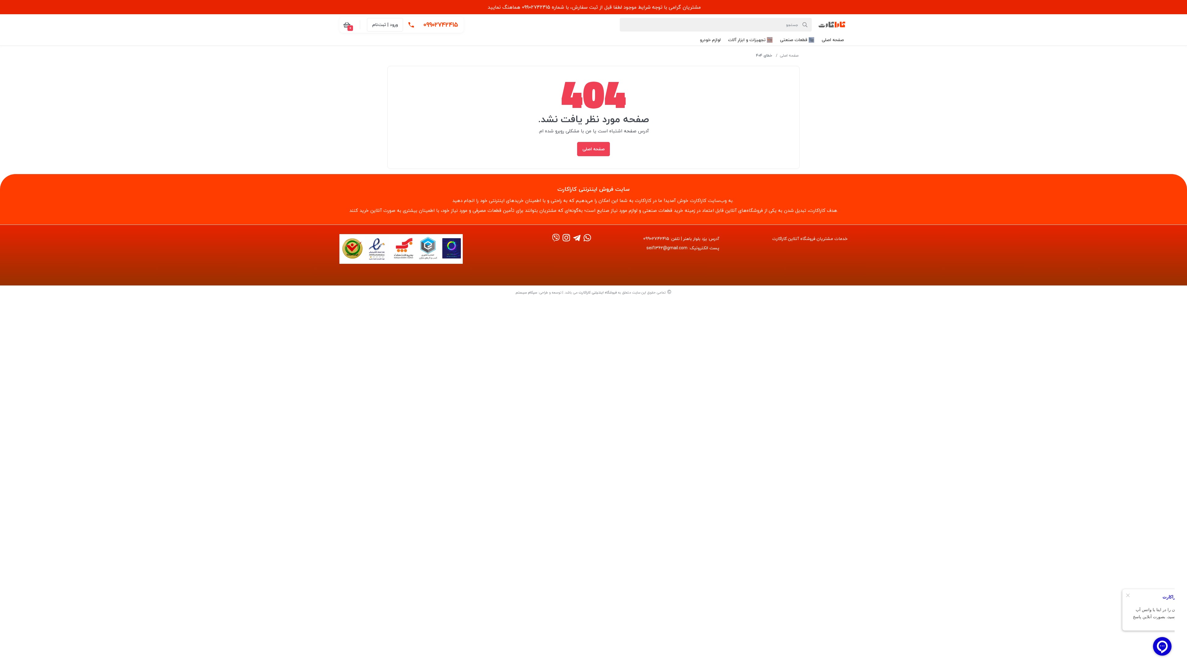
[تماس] (411, 24)
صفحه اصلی (789, 55)
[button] (833, 39)
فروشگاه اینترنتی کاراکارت (598, 292)
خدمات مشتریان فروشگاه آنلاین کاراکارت (810, 238)
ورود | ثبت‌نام (385, 24)
